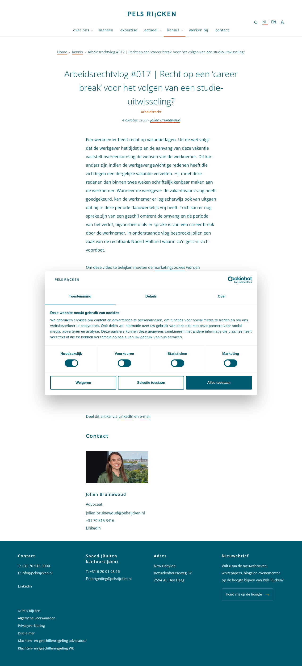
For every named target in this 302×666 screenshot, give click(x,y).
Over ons (81, 30)
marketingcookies (169, 267)
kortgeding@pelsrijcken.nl (111, 578)
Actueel (151, 30)
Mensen (106, 30)
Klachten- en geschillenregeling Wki (46, 648)
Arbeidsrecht (151, 111)
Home (62, 52)
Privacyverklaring (31, 625)
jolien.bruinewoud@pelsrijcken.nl (115, 513)
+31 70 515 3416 (100, 520)
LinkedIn (125, 416)
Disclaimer (26, 633)
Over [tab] (222, 296)
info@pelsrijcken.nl (37, 573)
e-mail (145, 416)
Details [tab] (151, 296)
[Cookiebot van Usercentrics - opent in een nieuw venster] (231, 279)
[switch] (124, 363)
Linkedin (25, 586)
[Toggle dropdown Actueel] (160, 30)
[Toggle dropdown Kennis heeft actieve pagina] (182, 30)
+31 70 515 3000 (36, 565)
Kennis (173, 30)
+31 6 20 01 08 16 (105, 571)
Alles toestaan (219, 383)
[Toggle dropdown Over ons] (92, 30)
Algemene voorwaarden (36, 618)
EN (273, 22)
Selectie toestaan (151, 383)
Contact (222, 30)
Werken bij (198, 30)
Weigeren (83, 383)
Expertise (128, 30)
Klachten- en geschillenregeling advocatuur (52, 640)
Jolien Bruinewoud (165, 120)
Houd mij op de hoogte (244, 594)
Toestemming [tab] (80, 296)
